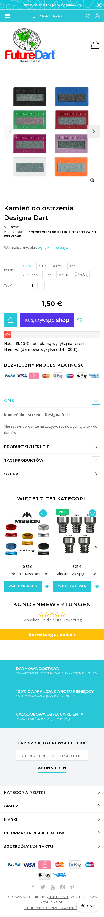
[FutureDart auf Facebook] (33, 887)
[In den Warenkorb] (10, 320)
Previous (8, 547)
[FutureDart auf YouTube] (52, 887)
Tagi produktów (23, 460)
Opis (9, 400)
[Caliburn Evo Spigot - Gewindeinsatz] (76, 534)
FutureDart (59, 897)
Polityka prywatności (61, 908)
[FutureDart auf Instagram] (62, 887)
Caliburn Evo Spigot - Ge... (77, 573)
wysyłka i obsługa (53, 247)
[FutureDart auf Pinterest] (72, 887)
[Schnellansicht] (47, 586)
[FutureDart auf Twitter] (43, 887)
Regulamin (33, 908)
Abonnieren (52, 768)
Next (95, 547)
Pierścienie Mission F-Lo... (27, 573)
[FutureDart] (30, 44)
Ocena (11, 474)
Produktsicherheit (26, 446)
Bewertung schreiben (52, 634)
